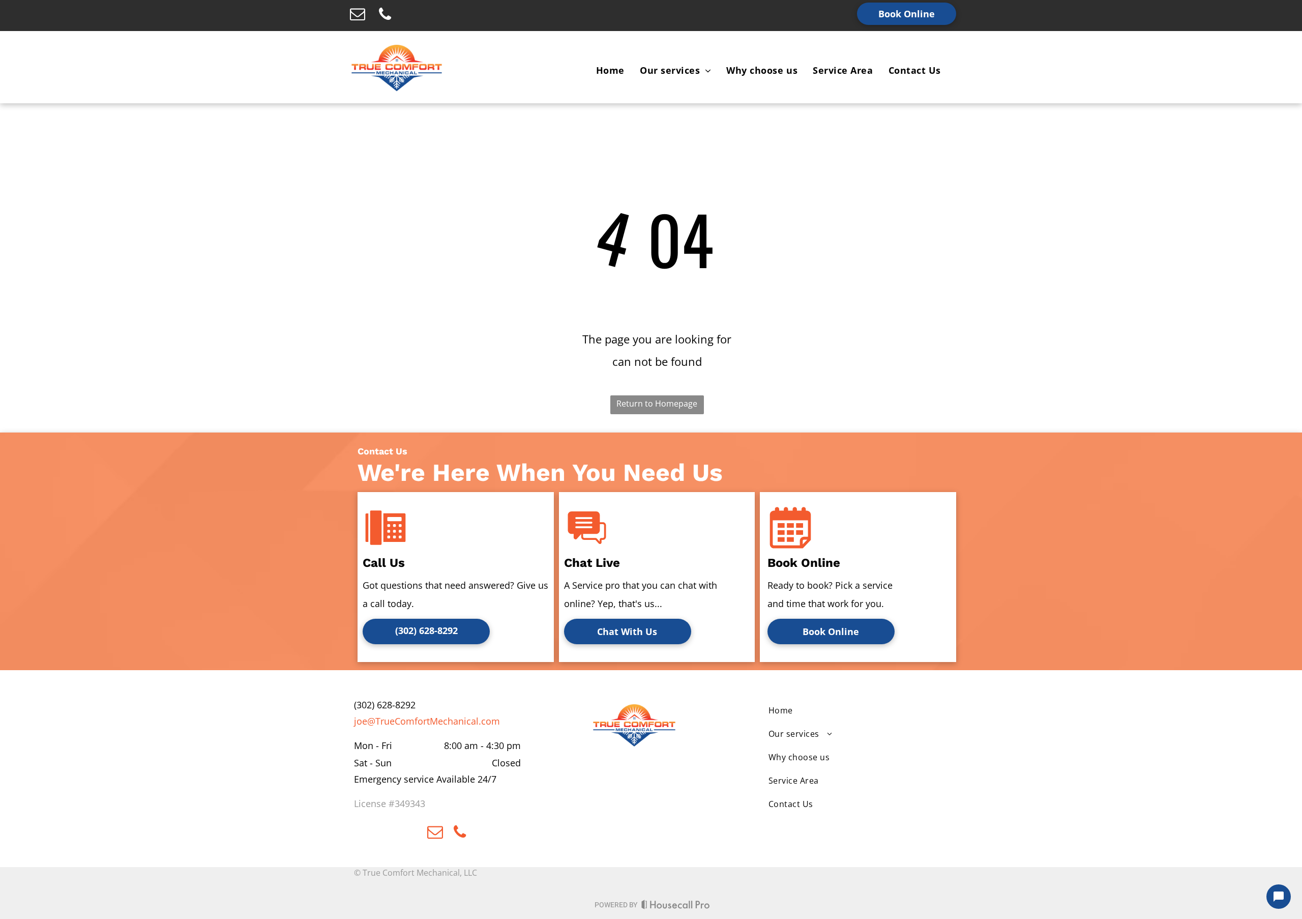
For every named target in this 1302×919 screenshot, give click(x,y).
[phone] (385, 15)
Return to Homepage (656, 403)
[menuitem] (610, 70)
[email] (357, 15)
